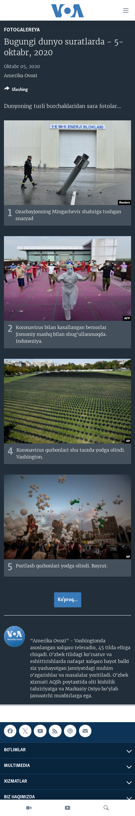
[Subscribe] (85, 731)
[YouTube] (67, 808)
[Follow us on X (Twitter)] (25, 731)
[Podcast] (70, 731)
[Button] (16, 90)
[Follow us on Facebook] (10, 731)
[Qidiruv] (106, 808)
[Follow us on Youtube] (40, 731)
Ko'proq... (68, 599)
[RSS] (55, 731)
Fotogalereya (22, 30)
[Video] (29, 808)
